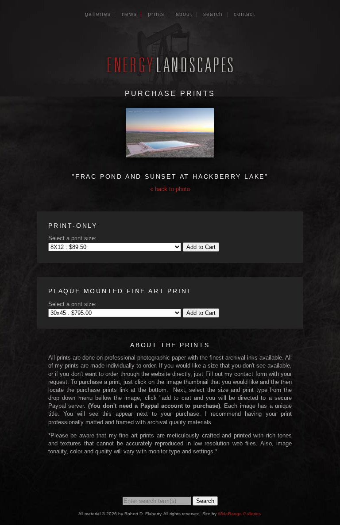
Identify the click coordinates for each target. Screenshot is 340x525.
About (184, 14)
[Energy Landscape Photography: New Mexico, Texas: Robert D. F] (170, 72)
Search (213, 14)
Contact (244, 14)
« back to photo (170, 189)
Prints (156, 14)
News (129, 14)
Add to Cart (201, 247)
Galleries (98, 14)
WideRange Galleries (239, 513)
